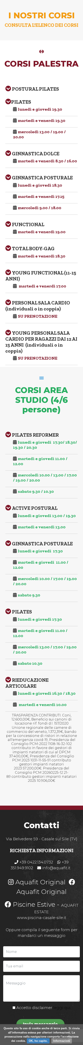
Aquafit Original (40, 882)
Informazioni (61, 1040)
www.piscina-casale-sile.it (41, 917)
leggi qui (61, 1007)
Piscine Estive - (36, 904)
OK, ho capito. (38, 1040)
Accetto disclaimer (42, 1007)
